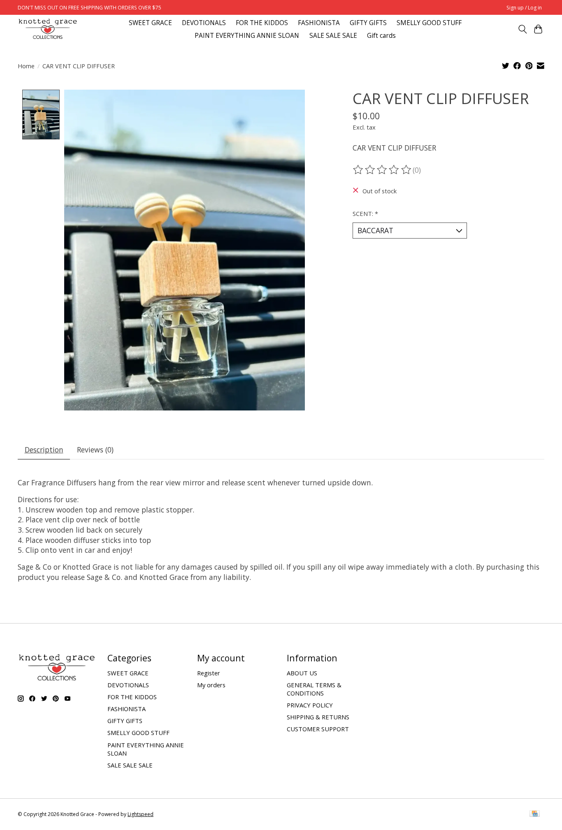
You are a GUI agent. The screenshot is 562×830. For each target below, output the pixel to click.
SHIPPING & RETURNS (318, 717)
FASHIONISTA (319, 23)
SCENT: (365, 213)
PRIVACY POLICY (310, 705)
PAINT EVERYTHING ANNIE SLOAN (247, 35)
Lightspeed (140, 814)
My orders (211, 685)
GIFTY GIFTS (368, 23)
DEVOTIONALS (204, 23)
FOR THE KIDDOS (262, 23)
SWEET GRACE (150, 23)
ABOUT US (302, 673)
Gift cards (381, 35)
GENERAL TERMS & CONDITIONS (314, 689)
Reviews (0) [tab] (95, 449)
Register (208, 673)
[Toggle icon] (522, 29)
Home (26, 66)
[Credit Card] (534, 814)
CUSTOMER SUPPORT (318, 729)
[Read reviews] (383, 170)
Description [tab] (44, 449)
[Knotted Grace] (48, 29)
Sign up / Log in (524, 7)
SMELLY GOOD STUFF (429, 23)
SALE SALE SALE (333, 35)
